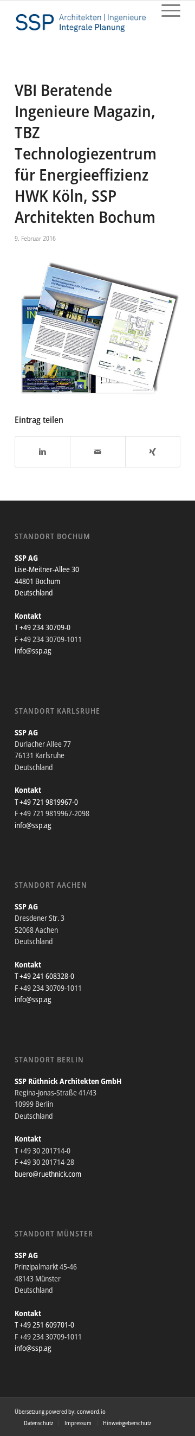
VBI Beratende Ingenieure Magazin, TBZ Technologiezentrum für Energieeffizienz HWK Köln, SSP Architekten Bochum (86, 153)
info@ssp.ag (33, 650)
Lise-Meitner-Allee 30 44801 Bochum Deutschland (47, 581)
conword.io (91, 1411)
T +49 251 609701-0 (44, 1324)
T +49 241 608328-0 (44, 976)
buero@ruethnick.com (48, 1174)
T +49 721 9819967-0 (46, 802)
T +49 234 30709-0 (42, 627)
